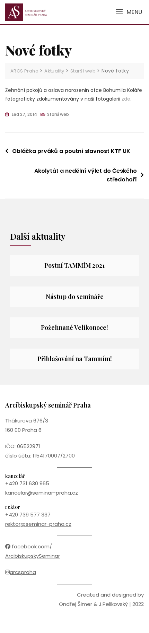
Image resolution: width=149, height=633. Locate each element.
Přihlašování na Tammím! (74, 358)
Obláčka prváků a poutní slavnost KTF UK (71, 151)
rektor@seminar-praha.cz (38, 524)
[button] (128, 12)
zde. (126, 98)
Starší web (58, 114)
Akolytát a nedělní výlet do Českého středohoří (85, 175)
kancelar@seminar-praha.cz (41, 492)
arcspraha (23, 572)
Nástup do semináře (75, 296)
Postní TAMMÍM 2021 (74, 265)
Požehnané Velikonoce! (74, 327)
